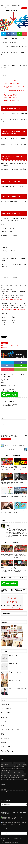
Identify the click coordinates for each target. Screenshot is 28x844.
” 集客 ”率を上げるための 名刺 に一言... (17, 689)
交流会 (19, 772)
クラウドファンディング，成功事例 (17, 766)
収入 (20, 773)
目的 (23, 777)
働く (8, 773)
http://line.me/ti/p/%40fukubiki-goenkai (12, 299)
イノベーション (13, 764)
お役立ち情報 (4, 343)
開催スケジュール (13, 663)
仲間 (22, 772)
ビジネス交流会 (4, 768)
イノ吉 (4, 717)
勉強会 (4, 725)
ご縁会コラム (5, 712)
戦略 (17, 345)
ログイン (3, 788)
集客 (17, 779)
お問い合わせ (10, 838)
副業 (17, 773)
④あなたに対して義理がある (11, 95)
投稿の (3, 789)
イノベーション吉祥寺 (21, 764)
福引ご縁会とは (12, 655)
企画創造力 (3, 773)
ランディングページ (5, 772)
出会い (14, 773)
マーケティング (5, 345)
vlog (2, 763)
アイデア (7, 764)
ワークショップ (13, 772)
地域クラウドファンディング (10, 729)
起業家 (14, 779)
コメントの (4, 791)
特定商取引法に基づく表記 (17, 838)
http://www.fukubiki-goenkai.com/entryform (12, 309)
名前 (2, 418)
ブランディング (12, 768)
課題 (8, 779)
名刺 (2, 775)
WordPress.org (4, 793)
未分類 (3, 734)
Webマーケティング (8, 763)
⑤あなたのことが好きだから (11, 97)
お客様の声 (5, 704)
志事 (9, 777)
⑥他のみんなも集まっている (11, 100)
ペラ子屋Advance (4, 770)
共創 (10, 773)
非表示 (15, 80)
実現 (4, 777)
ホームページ (12, 770)
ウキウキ (7, 766)
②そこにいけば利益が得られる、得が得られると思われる (13, 86)
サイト (2, 429)
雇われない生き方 (5, 347)
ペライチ (18, 768)
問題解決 (12, 345)
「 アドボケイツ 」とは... (15, 672)
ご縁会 (2, 764)
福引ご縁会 (5, 738)
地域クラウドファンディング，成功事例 (17, 775)
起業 (10, 779)
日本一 (19, 777)
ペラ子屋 (4, 721)
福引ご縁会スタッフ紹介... (15, 680)
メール (2, 424)
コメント (3, 407)
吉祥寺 (24, 773)
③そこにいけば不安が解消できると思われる (13, 91)
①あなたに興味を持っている (11, 83)
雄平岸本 (7, 525)
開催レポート (5, 746)
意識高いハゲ (14, 777)
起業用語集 (5, 742)
